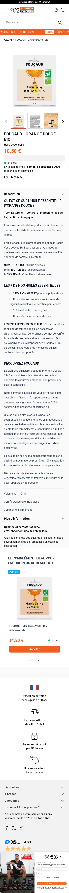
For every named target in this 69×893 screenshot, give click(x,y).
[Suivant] (63, 122)
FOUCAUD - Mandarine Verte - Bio (28, 626)
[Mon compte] (56, 10)
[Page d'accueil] (31, 10)
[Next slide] (38, 661)
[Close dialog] (67, 854)
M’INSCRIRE (51, 883)
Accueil (8, 39)
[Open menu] (6, 10)
